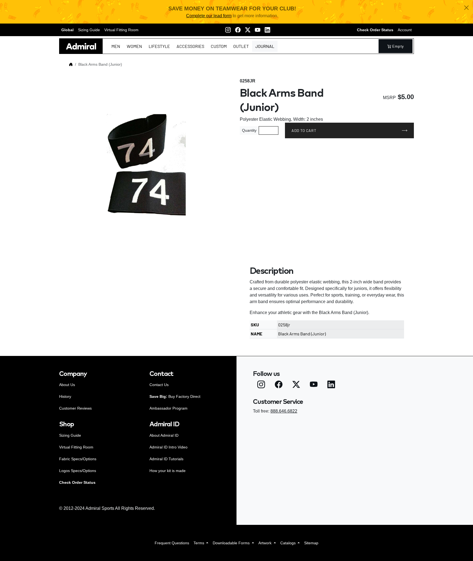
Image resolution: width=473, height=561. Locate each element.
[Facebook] (238, 30)
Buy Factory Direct (174, 396)
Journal (264, 46)
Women (134, 46)
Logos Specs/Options (77, 470)
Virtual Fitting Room (121, 30)
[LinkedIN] (267, 30)
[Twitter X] (248, 30)
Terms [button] (199, 543)
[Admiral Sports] (81, 46)
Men (115, 46)
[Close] (466, 7)
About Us (67, 384)
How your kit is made (167, 470)
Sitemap (311, 543)
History (65, 396)
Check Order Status (375, 30)
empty (398, 46)
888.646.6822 (283, 411)
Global (67, 30)
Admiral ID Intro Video (168, 447)
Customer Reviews (75, 408)
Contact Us (159, 384)
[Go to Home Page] (71, 64)
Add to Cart (304, 130)
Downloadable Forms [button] (232, 543)
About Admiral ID (163, 435)
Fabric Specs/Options (77, 459)
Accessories (190, 46)
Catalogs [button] (288, 543)
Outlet (241, 46)
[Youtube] (258, 30)
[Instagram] (228, 30)
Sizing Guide (89, 30)
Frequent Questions (172, 543)
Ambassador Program (168, 408)
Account (405, 30)
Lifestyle (159, 46)
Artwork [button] (265, 543)
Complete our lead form (209, 15)
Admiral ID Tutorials (166, 459)
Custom (219, 46)
